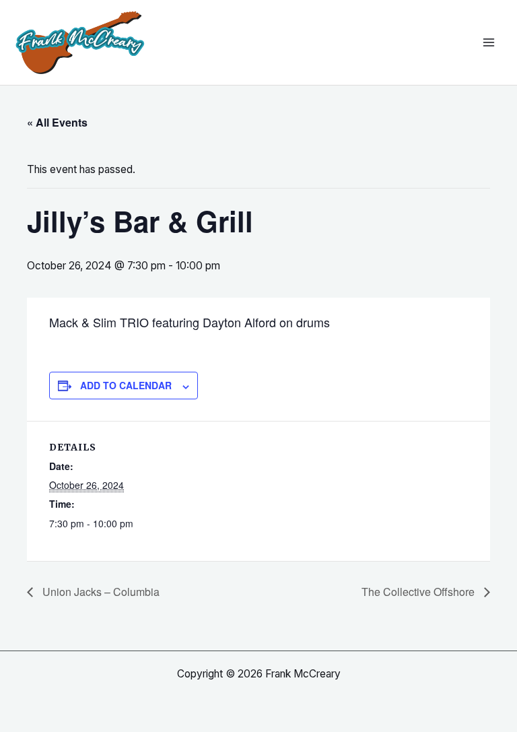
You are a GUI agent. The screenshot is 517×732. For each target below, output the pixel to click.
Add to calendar (126, 385)
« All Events (57, 122)
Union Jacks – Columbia (100, 591)
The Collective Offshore (419, 591)
